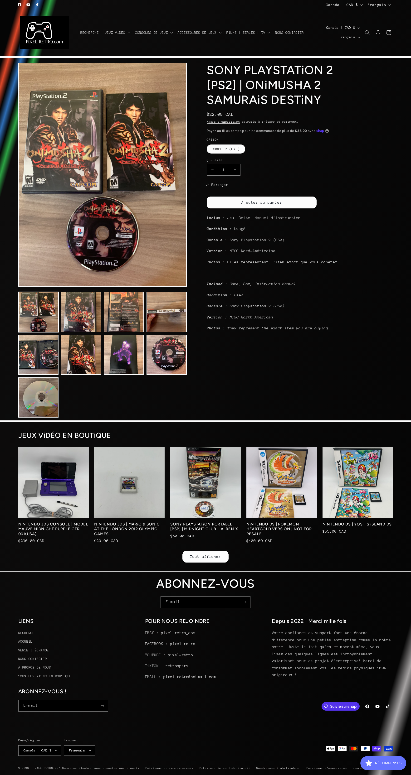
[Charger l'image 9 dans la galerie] (38, 397)
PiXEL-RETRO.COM (46, 767)
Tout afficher (205, 556)
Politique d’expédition (327, 767)
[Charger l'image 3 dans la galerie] (124, 312)
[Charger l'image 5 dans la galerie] (38, 355)
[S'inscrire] (244, 602)
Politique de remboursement (169, 767)
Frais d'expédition (223, 121)
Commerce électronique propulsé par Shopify (101, 767)
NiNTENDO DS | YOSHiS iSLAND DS (357, 524)
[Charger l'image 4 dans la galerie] (167, 312)
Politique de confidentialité (225, 767)
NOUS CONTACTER (32, 659)
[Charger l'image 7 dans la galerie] (124, 355)
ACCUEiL (25, 642)
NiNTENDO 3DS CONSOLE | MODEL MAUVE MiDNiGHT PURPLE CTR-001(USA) (53, 529)
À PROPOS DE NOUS (34, 667)
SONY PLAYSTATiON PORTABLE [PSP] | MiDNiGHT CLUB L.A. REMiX (204, 526)
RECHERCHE (27, 633)
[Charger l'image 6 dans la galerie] (81, 355)
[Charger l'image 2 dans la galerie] (81, 312)
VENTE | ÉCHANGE (33, 650)
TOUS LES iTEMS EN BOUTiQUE (45, 676)
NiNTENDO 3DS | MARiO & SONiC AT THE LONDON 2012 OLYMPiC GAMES (127, 529)
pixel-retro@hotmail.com (189, 677)
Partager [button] (219, 185)
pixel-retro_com (178, 633)
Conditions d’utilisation (278, 767)
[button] (117, 32)
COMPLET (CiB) (226, 149)
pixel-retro (182, 644)
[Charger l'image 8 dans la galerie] (167, 355)
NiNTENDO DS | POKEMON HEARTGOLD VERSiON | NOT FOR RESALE (279, 529)
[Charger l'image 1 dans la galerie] (38, 312)
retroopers (177, 666)
